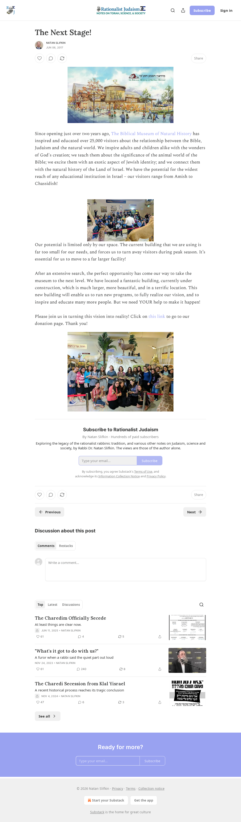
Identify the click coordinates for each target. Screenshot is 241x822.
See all (44, 716)
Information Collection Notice (119, 476)
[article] (120, 627)
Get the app (143, 800)
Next (191, 512)
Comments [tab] (46, 546)
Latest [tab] (52, 605)
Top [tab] (40, 605)
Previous (52, 512)
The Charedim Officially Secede (70, 618)
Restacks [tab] (66, 546)
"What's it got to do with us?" (66, 651)
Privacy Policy (156, 476)
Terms (131, 788)
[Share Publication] (183, 10)
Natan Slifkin (56, 42)
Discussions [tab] (71, 605)
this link (157, 316)
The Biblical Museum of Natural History (151, 133)
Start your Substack (108, 800)
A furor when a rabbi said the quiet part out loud (74, 657)
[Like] (39, 58)
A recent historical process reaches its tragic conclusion (79, 690)
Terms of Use (143, 471)
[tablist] (55, 546)
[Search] (172, 10)
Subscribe (202, 10)
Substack (97, 812)
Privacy (117, 788)
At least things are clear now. (58, 624)
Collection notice (151, 788)
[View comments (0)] (51, 58)
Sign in (226, 10)
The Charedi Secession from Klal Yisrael (80, 683)
